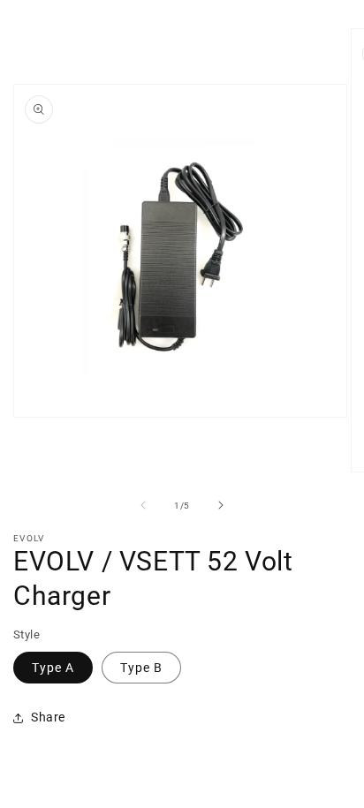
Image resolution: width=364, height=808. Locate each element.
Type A (53, 668)
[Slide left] (143, 505)
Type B (141, 668)
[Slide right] (220, 505)
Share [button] (48, 717)
